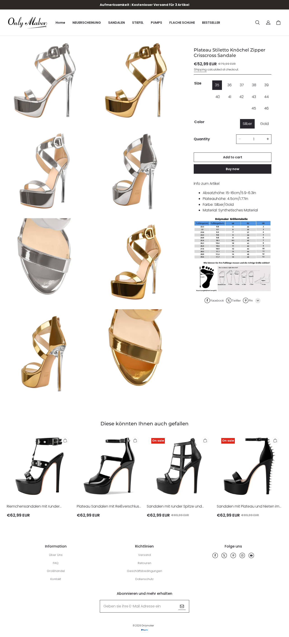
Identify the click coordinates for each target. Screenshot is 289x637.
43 (254, 96)
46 (266, 108)
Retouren (144, 563)
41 (229, 96)
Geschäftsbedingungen (144, 571)
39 (266, 85)
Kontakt (55, 579)
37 (242, 85)
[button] (257, 22)
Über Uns (56, 555)
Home (60, 22)
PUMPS (156, 22)
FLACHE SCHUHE (182, 22)
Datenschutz (144, 579)
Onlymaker (148, 625)
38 (254, 85)
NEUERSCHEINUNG (86, 22)
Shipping (200, 69)
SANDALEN (116, 22)
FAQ (55, 563)
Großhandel (56, 571)
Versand (144, 555)
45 (254, 108)
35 (217, 85)
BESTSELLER (211, 22)
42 (241, 96)
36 (229, 85)
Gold (264, 123)
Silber (247, 123)
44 (266, 96)
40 (217, 96)
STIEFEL (138, 22)
